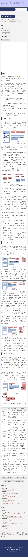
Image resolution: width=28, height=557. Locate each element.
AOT (8, 39)
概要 (3, 28)
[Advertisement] (14, 57)
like (7, 13)
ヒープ (11, 220)
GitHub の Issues (11, 534)
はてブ (12, 13)
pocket (18, 13)
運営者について (14, 551)
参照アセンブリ (21, 477)
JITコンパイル (7, 16)
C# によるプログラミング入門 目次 (14, 481)
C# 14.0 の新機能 (7, 500)
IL (15, 228)
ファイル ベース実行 (8, 496)
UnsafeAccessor (7, 490)
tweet (3, 13)
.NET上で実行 (6, 30)
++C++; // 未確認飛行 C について (14, 549)
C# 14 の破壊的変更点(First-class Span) (13, 517)
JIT (3, 39)
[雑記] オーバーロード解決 (13, 503)
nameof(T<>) (6, 528)
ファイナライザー (7, 520)
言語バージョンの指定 (12, 493)
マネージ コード (7, 477)
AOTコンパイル (6, 33)
